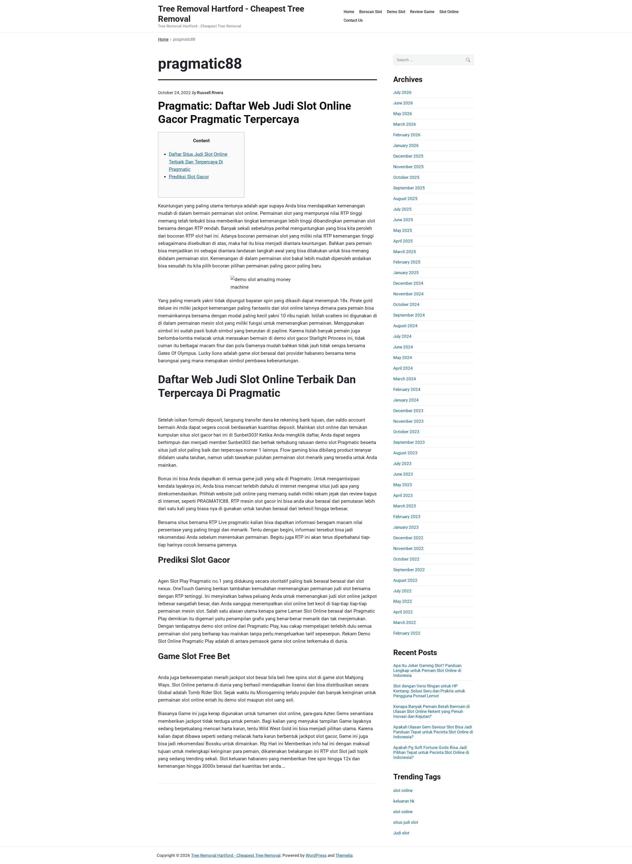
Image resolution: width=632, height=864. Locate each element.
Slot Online (449, 11)
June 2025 (403, 219)
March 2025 (404, 251)
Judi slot (401, 832)
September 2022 (409, 569)
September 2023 (409, 442)
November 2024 (408, 293)
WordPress (316, 855)
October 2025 (406, 177)
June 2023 (403, 474)
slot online (403, 790)
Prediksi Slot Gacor (189, 177)
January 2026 (406, 145)
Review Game (422, 11)
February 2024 (406, 389)
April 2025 (403, 241)
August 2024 (405, 325)
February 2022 (406, 633)
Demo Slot (396, 11)
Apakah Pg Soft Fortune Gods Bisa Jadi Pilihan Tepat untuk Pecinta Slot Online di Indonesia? (431, 752)
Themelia (344, 855)
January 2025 (406, 272)
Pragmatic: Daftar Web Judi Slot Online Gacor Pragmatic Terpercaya (254, 112)
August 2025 (405, 198)
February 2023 (406, 516)
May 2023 (402, 484)
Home (349, 11)
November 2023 (408, 421)
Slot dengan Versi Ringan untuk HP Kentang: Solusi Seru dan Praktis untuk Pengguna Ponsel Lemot (429, 690)
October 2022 (406, 559)
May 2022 (402, 601)
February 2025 (406, 262)
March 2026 (404, 124)
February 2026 (406, 134)
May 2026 (402, 113)
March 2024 (404, 378)
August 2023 (405, 452)
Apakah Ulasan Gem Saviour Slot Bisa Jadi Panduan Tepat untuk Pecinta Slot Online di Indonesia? (433, 731)
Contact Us (353, 20)
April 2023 (403, 495)
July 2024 (402, 336)
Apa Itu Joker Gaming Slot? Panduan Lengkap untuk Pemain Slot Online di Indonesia (427, 670)
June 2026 (403, 102)
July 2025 (402, 209)
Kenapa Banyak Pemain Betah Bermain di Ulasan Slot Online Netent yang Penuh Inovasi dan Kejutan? (431, 711)
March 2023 (404, 505)
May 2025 (402, 230)
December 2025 (408, 156)
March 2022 (404, 622)
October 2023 (406, 431)
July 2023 (402, 463)
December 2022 (408, 537)
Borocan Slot (370, 11)
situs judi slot (405, 822)
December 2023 (408, 410)
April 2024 (403, 368)
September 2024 (409, 315)
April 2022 (403, 611)
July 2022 (402, 590)
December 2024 (408, 283)
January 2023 (406, 527)
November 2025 (408, 166)
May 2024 (402, 357)
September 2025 (409, 187)
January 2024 (406, 400)
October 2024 (406, 304)
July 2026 (402, 92)
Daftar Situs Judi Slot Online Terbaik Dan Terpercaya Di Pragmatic (198, 161)
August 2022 (405, 580)
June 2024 (403, 346)
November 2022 (408, 548)
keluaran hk (404, 801)
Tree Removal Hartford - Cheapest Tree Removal (235, 855)
